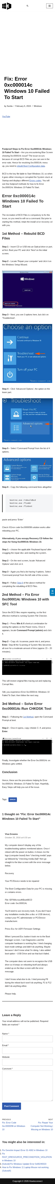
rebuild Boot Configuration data (31, 166)
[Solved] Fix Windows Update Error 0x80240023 (24, 1164)
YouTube (6, 116)
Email (5, 1045)
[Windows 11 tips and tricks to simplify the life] (7, 6)
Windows (38, 106)
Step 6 (20, 583)
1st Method (28, 717)
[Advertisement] (27, 46)
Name (5, 1033)
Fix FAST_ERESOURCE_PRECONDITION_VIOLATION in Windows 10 (27, 1157)
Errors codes (35, 180)
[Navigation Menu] (49, 5)
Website (6, 1057)
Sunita (10, 106)
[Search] (27, 6)
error (13, 799)
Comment (7, 1068)
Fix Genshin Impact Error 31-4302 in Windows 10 (24, 1150)
